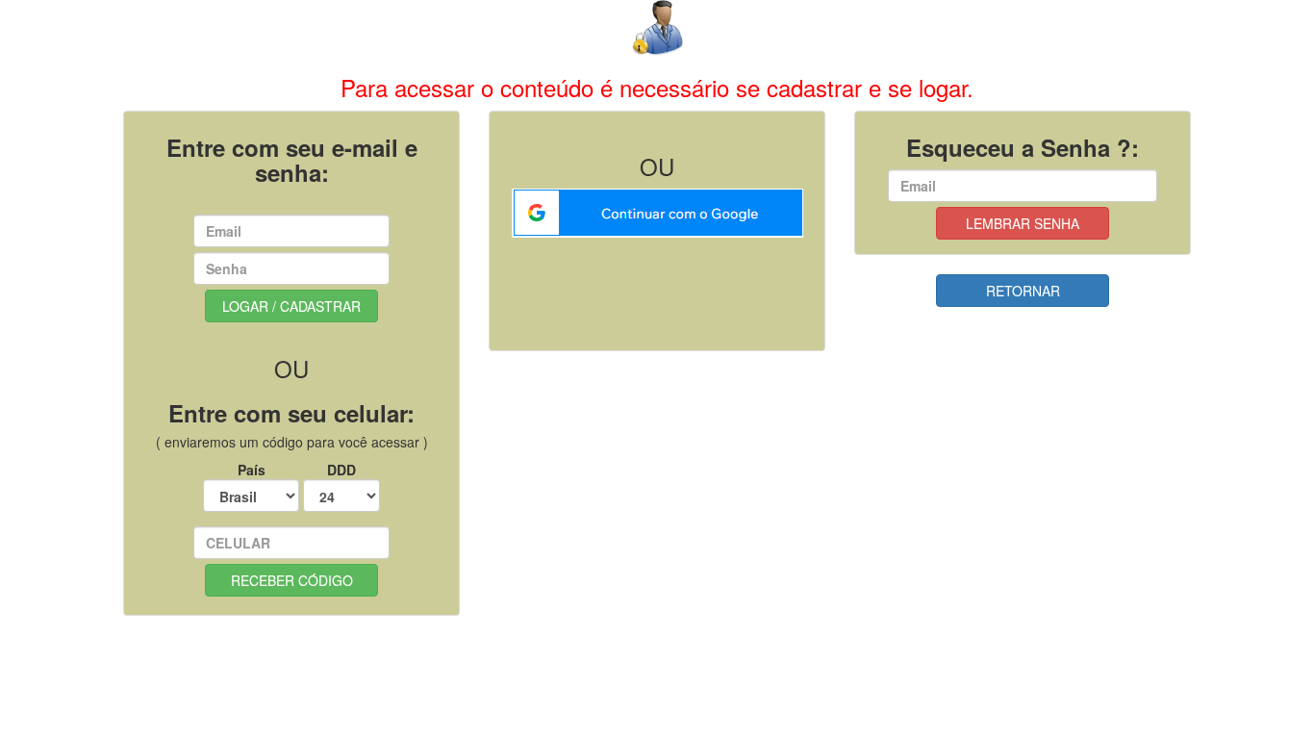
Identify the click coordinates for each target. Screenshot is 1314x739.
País (251, 469)
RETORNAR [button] (1023, 290)
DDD (341, 469)
